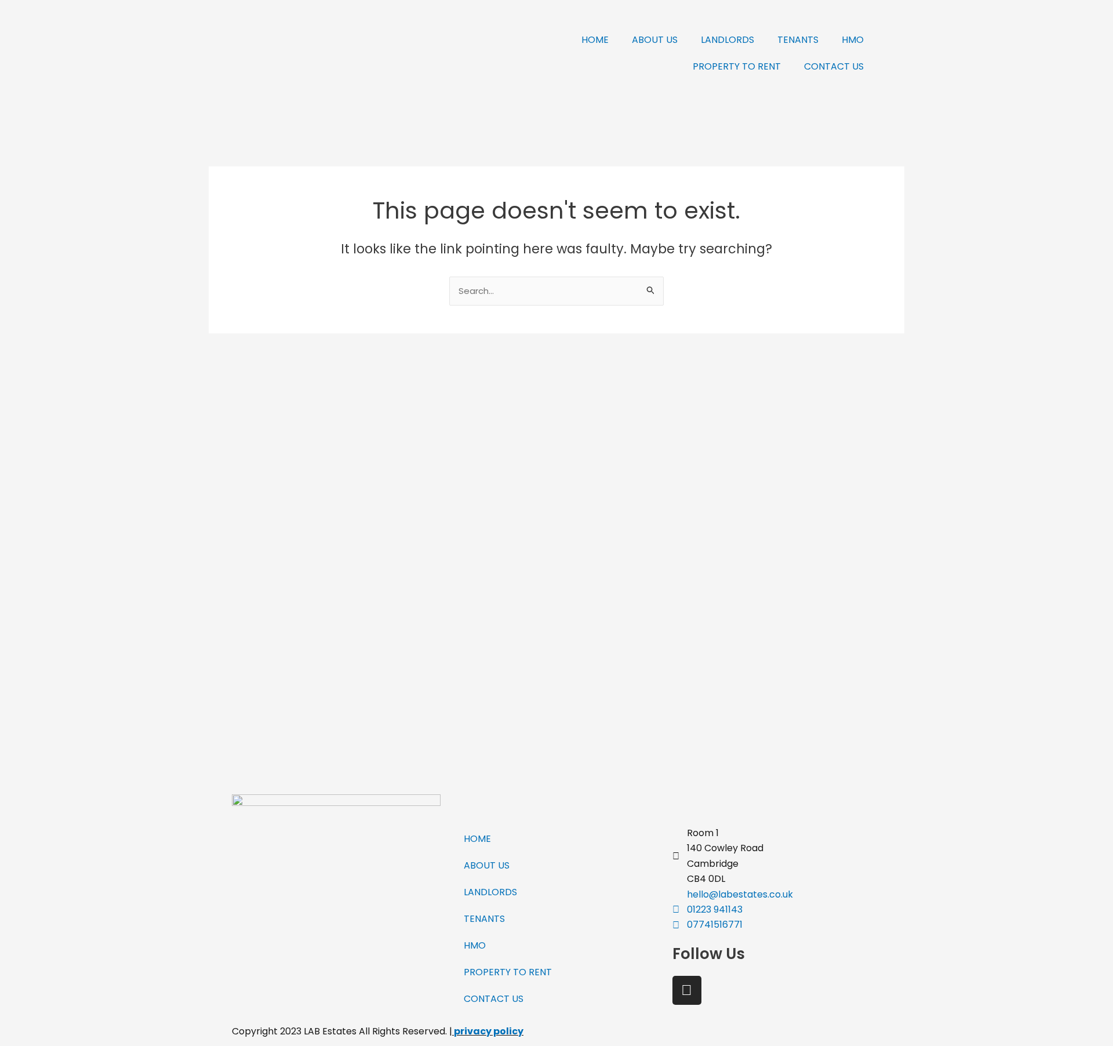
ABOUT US (655, 39)
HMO (853, 39)
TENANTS (798, 39)
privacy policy (488, 1031)
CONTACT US (834, 66)
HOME (595, 39)
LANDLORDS (727, 39)
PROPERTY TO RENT (737, 66)
